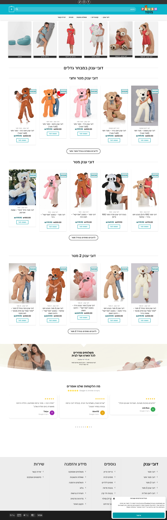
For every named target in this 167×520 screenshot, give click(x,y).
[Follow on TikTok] (80, 2)
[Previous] (158, 40)
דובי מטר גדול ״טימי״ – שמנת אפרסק (22, 211)
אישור (138, 515)
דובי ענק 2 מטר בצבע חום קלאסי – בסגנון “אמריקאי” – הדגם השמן (53, 310)
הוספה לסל (144, 140)
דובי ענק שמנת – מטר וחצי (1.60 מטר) (144, 131)
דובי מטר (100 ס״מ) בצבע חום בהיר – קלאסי (145, 215)
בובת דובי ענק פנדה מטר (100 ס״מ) (114, 215)
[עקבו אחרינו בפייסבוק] (88, 2)
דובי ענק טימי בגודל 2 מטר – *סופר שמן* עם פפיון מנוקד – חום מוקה (22, 310)
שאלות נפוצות (82, 17)
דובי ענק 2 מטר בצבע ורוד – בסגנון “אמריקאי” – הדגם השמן (83, 308)
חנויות (71, 17)
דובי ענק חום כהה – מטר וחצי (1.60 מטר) (22, 131)
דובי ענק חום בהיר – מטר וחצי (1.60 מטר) (114, 131)
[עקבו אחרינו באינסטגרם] (84, 2)
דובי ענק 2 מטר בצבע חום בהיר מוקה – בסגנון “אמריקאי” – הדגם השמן (114, 310)
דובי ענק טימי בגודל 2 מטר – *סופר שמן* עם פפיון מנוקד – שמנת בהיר (144, 310)
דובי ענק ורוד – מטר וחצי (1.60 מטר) (83, 125)
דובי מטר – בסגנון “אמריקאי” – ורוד (53, 215)
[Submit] (17, 9)
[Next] (9, 40)
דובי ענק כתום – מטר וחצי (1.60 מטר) (53, 125)
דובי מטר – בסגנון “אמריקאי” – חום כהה (83, 215)
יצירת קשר (62, 17)
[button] (114, 498)
